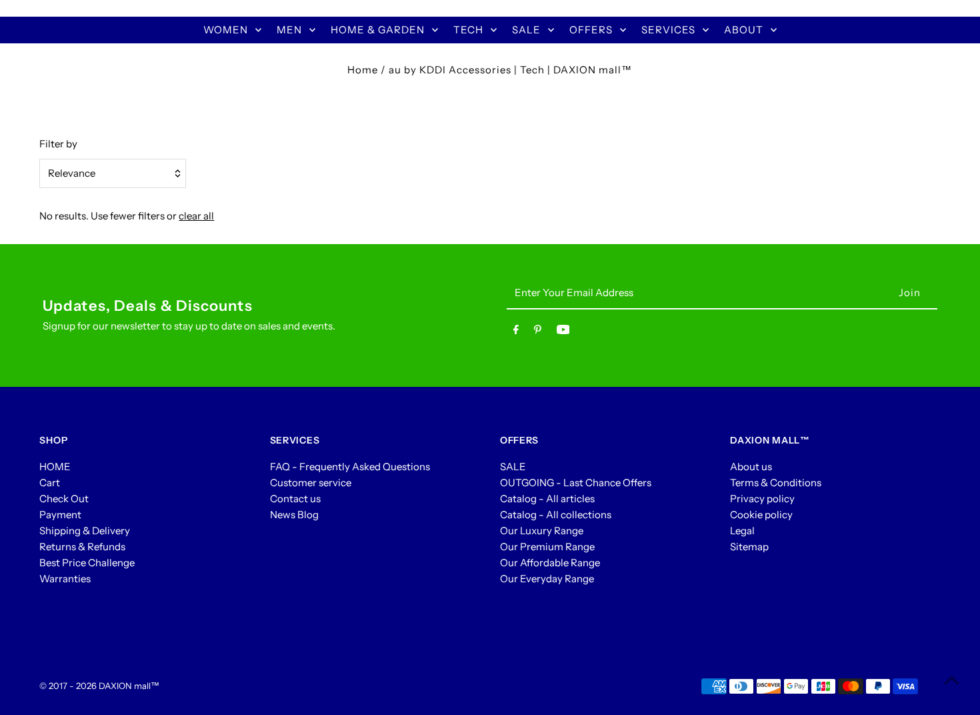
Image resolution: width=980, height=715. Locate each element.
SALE (513, 466)
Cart (49, 482)
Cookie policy (761, 514)
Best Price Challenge (87, 562)
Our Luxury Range (541, 530)
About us (751, 466)
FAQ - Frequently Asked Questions (350, 466)
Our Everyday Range (547, 578)
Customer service (310, 482)
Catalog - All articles (547, 498)
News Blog (294, 514)
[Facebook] (516, 332)
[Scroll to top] (952, 680)
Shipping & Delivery (84, 530)
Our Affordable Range (550, 562)
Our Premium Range (547, 546)
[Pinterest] (537, 332)
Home (362, 69)
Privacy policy (762, 498)
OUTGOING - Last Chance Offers (575, 482)
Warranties (65, 578)
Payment (60, 514)
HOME (55, 466)
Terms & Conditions (775, 482)
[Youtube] (563, 332)
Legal (742, 530)
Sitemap (749, 546)
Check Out (64, 498)
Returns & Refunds (82, 546)
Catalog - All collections (555, 514)
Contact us (295, 498)
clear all (196, 215)
